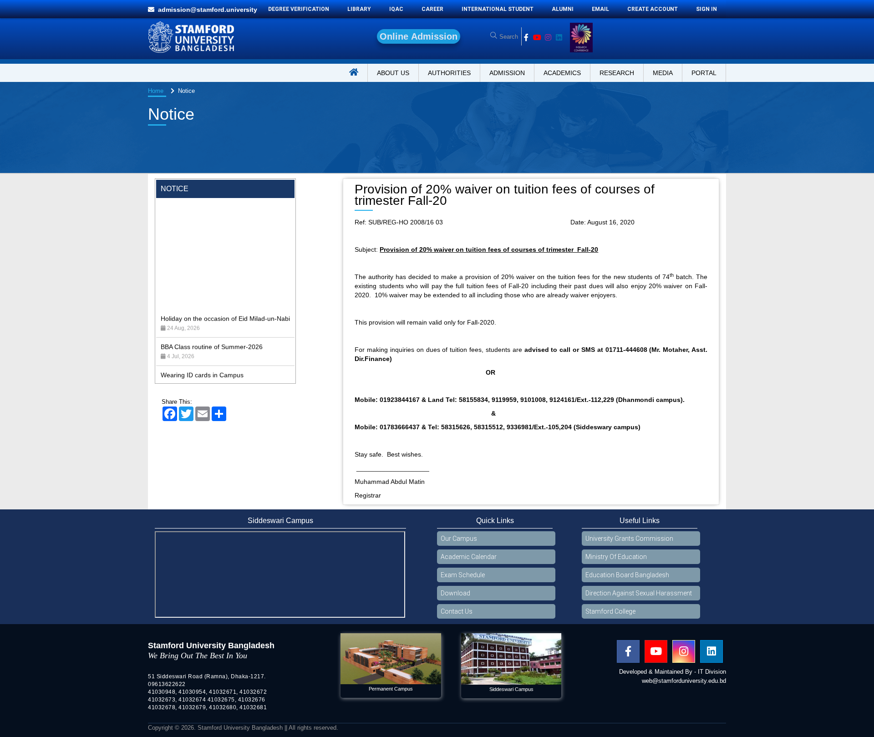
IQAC (396, 9)
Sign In (706, 9)
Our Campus (459, 538)
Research (617, 72)
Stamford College (610, 611)
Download (455, 593)
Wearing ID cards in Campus (202, 346)
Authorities (449, 72)
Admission (507, 72)
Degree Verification (298, 9)
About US (393, 72)
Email (600, 9)
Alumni (563, 9)
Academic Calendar (469, 556)
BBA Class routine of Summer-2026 (212, 318)
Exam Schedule (463, 575)
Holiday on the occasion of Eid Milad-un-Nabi (225, 290)
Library (359, 9)
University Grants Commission (629, 538)
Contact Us (457, 611)
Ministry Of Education (616, 556)
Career (432, 9)
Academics (562, 72)
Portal (703, 72)
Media (663, 72)
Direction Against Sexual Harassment (638, 593)
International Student (498, 9)
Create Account (652, 9)
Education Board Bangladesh (627, 575)
